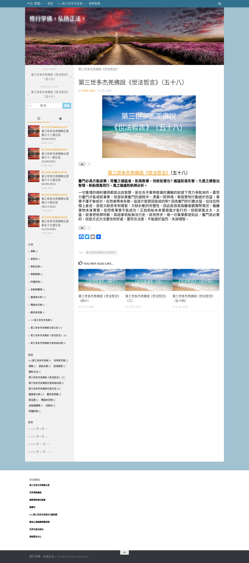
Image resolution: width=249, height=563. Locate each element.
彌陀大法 (35, 371)
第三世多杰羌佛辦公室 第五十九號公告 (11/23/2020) (55, 225)
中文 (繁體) (34, 3)
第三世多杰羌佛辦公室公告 (54, 127)
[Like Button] (82, 164)
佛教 (33, 251)
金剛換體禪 (36, 289)
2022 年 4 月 (37, 428)
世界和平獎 (61, 360)
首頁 (50, 3)
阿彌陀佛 (35, 281)
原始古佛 (35, 266)
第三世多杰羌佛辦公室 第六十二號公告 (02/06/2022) (55, 134)
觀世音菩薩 (36, 312)
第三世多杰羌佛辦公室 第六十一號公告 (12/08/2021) (55, 157)
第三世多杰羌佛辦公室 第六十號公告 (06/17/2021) (55, 202)
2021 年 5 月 (37, 436)
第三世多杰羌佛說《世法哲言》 (98, 69)
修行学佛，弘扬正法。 (57, 18)
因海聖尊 (59, 366)
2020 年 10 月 (38, 451)
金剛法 (34, 258)
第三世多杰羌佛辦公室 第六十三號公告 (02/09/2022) (55, 180)
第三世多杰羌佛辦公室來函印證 (47, 343)
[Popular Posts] (60, 118)
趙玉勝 (33, 399)
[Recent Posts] (39, 118)
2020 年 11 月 (38, 444)
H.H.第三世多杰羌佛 (69, 3)
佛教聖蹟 (94, 3)
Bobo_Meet (89, 90)
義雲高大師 (36, 297)
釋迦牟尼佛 (36, 304)
